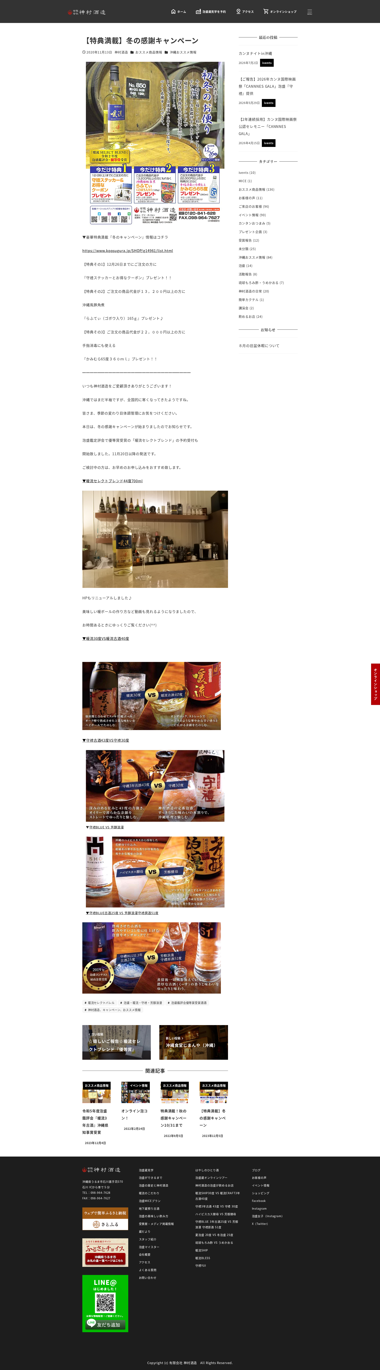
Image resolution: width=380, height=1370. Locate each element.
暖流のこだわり (149, 1193)
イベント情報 (249, 214)
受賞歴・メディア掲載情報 (156, 1224)
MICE (243, 180)
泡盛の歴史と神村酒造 (153, 1185)
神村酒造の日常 (250, 291)
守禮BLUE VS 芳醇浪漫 (106, 827)
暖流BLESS (202, 1258)
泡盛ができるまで (150, 1178)
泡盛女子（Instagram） (268, 1216)
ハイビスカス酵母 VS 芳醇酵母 (215, 1214)
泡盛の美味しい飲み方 (153, 1216)
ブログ (256, 1170)
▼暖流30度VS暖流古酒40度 (105, 638)
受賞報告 (245, 240)
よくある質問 (148, 1270)
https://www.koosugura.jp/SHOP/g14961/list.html (127, 250)
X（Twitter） (261, 1224)
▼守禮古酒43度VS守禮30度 (105, 740)
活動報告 (245, 274)
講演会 (244, 308)
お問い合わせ (148, 1278)
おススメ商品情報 (148, 52)
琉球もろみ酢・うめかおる (259, 282)
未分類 (244, 248)
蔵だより (145, 1231)
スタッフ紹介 (148, 1239)
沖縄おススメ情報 (183, 52)
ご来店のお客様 (250, 206)
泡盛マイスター (149, 1247)
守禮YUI (200, 1265)
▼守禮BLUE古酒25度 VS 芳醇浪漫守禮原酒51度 (122, 912)
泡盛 (242, 265)
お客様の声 (247, 197)
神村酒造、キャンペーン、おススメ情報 (114, 1010)
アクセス (145, 1262)
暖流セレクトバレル (101, 1003)
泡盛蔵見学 (146, 1170)
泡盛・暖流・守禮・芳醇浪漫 (142, 1003)
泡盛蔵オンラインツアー (211, 1178)
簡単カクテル (249, 299)
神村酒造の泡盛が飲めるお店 (214, 1185)
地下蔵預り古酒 (149, 1208)
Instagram (259, 1208)
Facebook (259, 1201)
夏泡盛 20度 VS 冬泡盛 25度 (214, 1235)
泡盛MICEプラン (150, 1201)
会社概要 (145, 1254)
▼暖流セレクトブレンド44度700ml (112, 480)
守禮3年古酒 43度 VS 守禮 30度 (216, 1206)
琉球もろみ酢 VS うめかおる (214, 1242)
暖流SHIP (201, 1250)
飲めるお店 (247, 316)
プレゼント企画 (250, 231)
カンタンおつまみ (252, 223)
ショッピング (261, 1193)
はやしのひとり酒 (207, 1170)
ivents (243, 172)
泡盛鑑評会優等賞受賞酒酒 (188, 1003)
